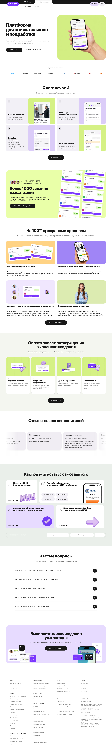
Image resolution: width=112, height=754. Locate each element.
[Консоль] (13, 4)
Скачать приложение (33, 50)
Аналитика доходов (38, 730)
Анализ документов (62, 688)
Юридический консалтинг (64, 686)
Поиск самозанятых (15, 736)
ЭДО (11, 744)
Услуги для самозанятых (40, 742)
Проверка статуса (38, 721)
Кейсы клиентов (37, 696)
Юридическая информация (64, 714)
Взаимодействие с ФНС (63, 691)
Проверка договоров (39, 724)
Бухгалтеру (13, 723)
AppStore (63, 494)
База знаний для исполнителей (42, 709)
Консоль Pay (13, 688)
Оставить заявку (61, 699)
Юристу (12, 726)
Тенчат (84, 688)
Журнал (35, 706)
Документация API (62, 717)
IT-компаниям (13, 707)
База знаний (36, 735)
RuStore (49, 499)
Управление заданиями (16, 738)
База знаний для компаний (40, 711)
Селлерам (12, 728)
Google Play (49, 494)
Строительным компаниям (17, 709)
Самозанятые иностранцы (40, 686)
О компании (60, 701)
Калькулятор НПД (38, 727)
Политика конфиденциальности (65, 711)
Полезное (37, 6)
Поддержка (94, 4)
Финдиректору (14, 720)
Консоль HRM (13, 686)
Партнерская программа (64, 704)
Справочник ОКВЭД (38, 732)
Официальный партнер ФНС (41, 714)
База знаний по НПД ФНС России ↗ (82, 535)
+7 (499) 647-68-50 (86, 701)
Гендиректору (14, 715)
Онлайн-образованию (16, 701)
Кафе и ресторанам (15, 699)
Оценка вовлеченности (39, 688)
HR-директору (14, 717)
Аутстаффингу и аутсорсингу (18, 696)
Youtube (85, 691)
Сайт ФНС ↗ (99, 535)
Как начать (27, 6)
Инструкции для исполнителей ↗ (57, 535)
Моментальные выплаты (16, 741)
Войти (102, 4)
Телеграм (85, 683)
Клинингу (12, 712)
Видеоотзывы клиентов (39, 699)
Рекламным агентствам (16, 704)
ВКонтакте (85, 686)
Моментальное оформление (41, 683)
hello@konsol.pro (85, 699)
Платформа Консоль (15, 683)
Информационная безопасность (66, 707)
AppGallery (63, 499)
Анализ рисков (61, 683)
